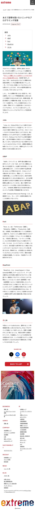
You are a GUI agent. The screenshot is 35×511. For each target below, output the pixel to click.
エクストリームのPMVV (9, 432)
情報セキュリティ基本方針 (10, 483)
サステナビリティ (8, 450)
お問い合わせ (7, 479)
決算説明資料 (23, 421)
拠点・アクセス (7, 439)
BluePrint (10, 44)
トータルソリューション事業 (10, 412)
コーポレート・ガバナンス (26, 412)
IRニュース (22, 442)
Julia (8, 35)
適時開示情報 (23, 432)
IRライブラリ (23, 417)
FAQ (21, 444)
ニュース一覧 (7, 469)
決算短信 (22, 419)
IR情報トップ (23, 409)
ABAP (9, 38)
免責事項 (22, 446)
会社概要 (6, 434)
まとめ (9, 47)
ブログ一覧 (6, 476)
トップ (4, 9)
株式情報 (22, 434)
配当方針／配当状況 (25, 436)
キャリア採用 (7, 459)
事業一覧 (6, 409)
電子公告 (22, 438)
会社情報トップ (7, 430)
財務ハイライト (24, 415)
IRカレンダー (23, 440)
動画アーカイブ (23, 425)
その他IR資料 (23, 429)
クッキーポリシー (8, 485)
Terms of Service (9, 492)
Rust (8, 41)
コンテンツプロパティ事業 (9, 415)
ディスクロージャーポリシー (26, 449)
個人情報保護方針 (8, 481)
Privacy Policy (28, 490)
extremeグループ (8, 441)
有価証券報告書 (24, 423)
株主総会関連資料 (24, 427)
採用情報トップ (7, 457)
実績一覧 (6, 423)
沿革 (5, 437)
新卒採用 (6, 462)
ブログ (8, 9)
